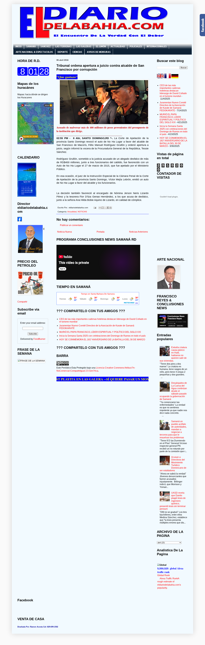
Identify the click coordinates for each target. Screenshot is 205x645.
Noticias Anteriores (138, 232)
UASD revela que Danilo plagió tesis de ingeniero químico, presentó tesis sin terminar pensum (173, 501)
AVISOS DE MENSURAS (99, 51)
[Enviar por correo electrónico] (100, 207)
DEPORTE (63, 51)
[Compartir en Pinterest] (110, 207)
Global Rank (163, 575)
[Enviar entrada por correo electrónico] (95, 207)
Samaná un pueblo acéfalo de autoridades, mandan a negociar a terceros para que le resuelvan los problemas (173, 429)
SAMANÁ (31, 46)
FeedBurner (39, 339)
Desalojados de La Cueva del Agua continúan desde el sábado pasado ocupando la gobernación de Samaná (173, 391)
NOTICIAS (82, 211)
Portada (100, 232)
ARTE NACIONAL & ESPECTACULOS (34, 51)
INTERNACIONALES (157, 46)
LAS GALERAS (83, 46)
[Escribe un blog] (102, 207)
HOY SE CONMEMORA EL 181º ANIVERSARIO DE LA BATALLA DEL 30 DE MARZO (102, 339)
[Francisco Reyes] (19, 220)
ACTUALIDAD (118, 46)
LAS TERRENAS (63, 46)
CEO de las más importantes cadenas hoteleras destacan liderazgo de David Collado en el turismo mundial (173, 90)
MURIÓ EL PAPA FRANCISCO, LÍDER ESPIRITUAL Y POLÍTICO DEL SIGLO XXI (100, 332)
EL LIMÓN (101, 46)
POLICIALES (136, 46)
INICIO (18, 46)
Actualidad (72, 211)
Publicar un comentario (71, 225)
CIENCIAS (77, 51)
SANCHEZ (46, 46)
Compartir (22, 302)
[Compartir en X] (105, 207)
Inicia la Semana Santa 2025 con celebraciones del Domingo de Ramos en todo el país (102, 336)
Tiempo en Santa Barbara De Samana (98, 294)
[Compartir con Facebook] (108, 207)
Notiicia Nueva (64, 232)
